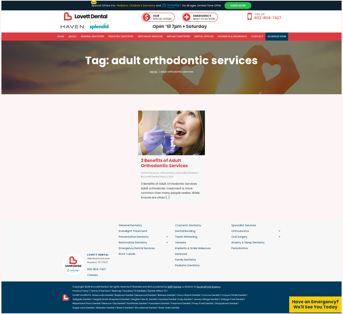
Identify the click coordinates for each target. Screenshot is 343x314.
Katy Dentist (185, 299)
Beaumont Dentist (145, 295)
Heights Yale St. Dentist (144, 299)
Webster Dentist (105, 307)
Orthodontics (167, 173)
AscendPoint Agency (209, 286)
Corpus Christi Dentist (233, 295)
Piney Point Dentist (202, 303)
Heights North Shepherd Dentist (111, 299)
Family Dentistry (185, 259)
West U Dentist (124, 307)
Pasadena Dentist (159, 303)
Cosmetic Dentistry (188, 225)
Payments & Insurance (232, 36)
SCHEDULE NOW (277, 36)
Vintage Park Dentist (232, 299)
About (72, 36)
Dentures (181, 254)
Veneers (180, 242)
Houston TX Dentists (134, 291)
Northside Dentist (137, 303)
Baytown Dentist (124, 295)
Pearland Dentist (180, 303)
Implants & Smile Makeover (193, 248)
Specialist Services (150, 36)
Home (60, 36)
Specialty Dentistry (187, 173)
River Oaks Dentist (169, 307)
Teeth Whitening (186, 237)
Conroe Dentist (210, 295)
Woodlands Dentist (146, 307)
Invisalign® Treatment (133, 231)
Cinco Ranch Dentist (188, 295)
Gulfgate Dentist (82, 299)
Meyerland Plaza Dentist (86, 303)
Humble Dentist (167, 299)
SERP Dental (174, 286)
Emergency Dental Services (137, 248)
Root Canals (127, 254)
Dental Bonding (185, 231)
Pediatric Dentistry (121, 36)
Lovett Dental (151, 176)
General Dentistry (92, 36)
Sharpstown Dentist (226, 303)
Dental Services (150, 173)
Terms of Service (100, 291)
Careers (92, 275)
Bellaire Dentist (166, 295)
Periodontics (239, 248)
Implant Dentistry (178, 36)
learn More (238, 5)
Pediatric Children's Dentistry (136, 5)
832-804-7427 (96, 269)
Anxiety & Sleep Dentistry (248, 242)
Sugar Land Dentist (83, 307)
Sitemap (116, 291)
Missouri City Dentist (113, 303)
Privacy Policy (80, 291)
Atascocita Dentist (102, 295)
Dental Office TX (157, 291)
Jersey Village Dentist (206, 299)
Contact (257, 36)
